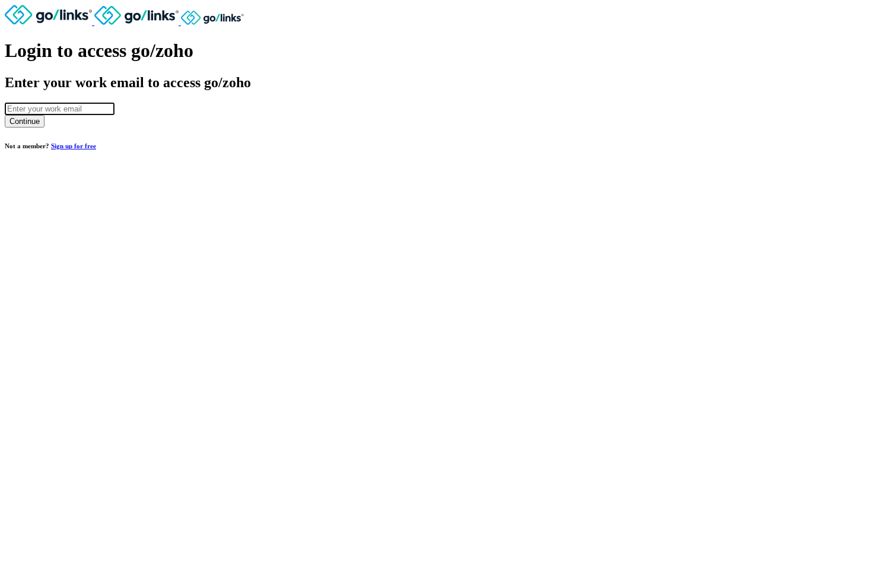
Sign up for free (73, 145)
